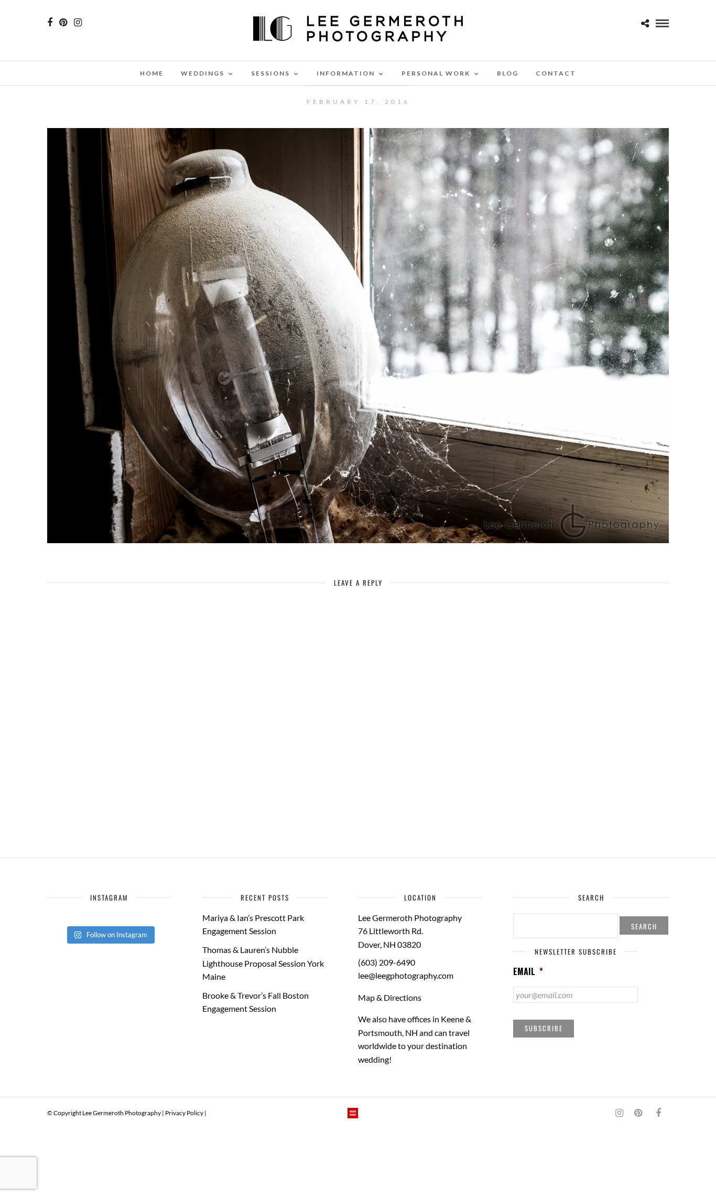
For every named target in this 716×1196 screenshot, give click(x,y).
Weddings (202, 73)
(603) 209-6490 (386, 962)
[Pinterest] (63, 22)
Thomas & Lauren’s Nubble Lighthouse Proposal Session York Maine (263, 963)
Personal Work (436, 73)
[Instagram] (78, 22)
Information (346, 73)
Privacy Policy (184, 1113)
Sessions (270, 73)
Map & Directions (389, 997)
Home (152, 73)
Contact (556, 73)
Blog (507, 73)
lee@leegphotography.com (405, 975)
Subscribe (544, 1028)
